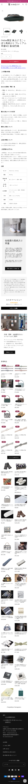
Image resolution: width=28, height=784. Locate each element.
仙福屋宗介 (8, 722)
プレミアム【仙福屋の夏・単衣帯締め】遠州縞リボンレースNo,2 (20, 536)
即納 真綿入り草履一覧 (13, 268)
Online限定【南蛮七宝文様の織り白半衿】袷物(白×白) (20, 505)
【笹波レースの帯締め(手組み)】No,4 (6, 435)
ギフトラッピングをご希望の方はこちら (11, 66)
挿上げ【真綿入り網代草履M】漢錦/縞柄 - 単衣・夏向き (21, 420)
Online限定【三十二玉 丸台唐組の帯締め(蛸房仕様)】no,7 (21, 650)
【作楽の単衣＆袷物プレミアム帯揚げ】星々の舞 (7, 650)
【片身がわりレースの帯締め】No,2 (6, 374)
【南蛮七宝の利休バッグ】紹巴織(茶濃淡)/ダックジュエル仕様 (20, 552)
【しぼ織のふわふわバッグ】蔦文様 (7, 584)
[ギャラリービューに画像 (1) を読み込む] (7, 31)
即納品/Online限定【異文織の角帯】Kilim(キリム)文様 (21, 520)
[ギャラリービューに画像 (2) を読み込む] (14, 31)
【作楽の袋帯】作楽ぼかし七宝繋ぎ (7, 536)
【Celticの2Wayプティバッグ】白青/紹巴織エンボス (20, 390)
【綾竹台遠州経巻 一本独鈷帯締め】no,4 (7, 665)
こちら (17, 51)
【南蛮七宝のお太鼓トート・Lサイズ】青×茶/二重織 (20, 698)
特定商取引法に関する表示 (9, 752)
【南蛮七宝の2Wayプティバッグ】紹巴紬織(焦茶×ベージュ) (7, 505)
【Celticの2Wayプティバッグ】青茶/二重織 (6, 405)
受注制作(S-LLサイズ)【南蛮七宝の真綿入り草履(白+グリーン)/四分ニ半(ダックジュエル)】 (20, 489)
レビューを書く (14, 308)
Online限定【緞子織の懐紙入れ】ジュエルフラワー (20, 472)
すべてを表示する (14, 457)
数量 (2, 53)
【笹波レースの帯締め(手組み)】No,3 (20, 435)
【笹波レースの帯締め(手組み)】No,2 (6, 451)
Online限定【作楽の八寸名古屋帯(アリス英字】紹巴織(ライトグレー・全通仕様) (20, 601)
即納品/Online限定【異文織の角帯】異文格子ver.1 (21, 569)
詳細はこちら (9, 352)
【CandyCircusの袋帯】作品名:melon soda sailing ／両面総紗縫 (7, 699)
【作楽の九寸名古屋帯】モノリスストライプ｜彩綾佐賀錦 (7, 617)
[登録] (23, 764)
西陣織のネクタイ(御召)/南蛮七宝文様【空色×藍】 (7, 569)
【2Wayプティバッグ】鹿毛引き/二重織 (7, 390)
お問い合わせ (6, 748)
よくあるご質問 (6, 745)
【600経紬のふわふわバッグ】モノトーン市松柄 (6, 552)
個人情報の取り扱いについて (10, 755)
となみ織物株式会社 (10, 717)
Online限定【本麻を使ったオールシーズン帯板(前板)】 (7, 520)
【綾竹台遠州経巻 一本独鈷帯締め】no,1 (7, 600)
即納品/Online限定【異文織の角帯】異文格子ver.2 (7, 472)
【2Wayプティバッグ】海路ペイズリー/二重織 (7, 420)
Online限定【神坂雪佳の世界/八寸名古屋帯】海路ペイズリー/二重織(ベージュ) (21, 617)
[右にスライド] (26, 32)
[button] (1, 4)
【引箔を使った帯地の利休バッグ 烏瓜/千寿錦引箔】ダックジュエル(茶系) (20, 584)
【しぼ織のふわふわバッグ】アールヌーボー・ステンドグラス (7, 633)
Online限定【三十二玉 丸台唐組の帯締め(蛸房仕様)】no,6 (21, 633)
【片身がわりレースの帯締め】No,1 (20, 374)
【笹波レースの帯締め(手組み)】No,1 (20, 451)
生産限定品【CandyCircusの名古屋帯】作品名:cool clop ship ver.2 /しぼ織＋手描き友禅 (21, 682)
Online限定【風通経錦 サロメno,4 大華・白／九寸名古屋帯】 (21, 666)
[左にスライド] (1, 32)
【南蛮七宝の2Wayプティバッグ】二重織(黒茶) (21, 405)
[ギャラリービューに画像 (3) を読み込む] (21, 31)
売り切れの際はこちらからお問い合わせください (13, 67)
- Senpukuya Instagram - (14, 707)
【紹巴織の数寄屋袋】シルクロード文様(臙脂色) (7, 488)
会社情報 (5, 742)
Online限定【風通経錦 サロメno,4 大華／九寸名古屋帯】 (7, 682)
